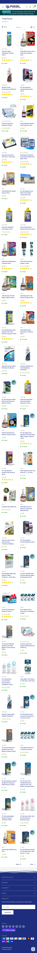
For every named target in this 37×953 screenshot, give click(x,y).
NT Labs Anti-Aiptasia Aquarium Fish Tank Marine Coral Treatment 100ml (8, 646)
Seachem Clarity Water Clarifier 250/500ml (8, 715)
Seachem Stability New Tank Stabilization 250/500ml (26, 367)
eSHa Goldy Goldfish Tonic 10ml (9, 850)
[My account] (30, 7)
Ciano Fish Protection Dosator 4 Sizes (26, 262)
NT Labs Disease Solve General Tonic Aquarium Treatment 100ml (27, 716)
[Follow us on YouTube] (20, 926)
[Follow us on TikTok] (23, 926)
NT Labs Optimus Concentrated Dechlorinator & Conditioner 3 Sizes (7, 681)
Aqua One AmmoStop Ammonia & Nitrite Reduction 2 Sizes (26, 401)
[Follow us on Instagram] (13, 926)
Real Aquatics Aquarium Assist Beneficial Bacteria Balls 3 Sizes (27, 156)
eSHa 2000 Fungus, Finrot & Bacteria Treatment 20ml (27, 53)
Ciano (21, 259)
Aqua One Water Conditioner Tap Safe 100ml (8, 53)
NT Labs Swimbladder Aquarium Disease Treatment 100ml (8, 817)
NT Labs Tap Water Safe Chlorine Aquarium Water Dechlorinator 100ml (27, 575)
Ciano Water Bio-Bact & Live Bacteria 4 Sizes (26, 748)
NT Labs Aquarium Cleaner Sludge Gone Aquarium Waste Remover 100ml (9, 782)
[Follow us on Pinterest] (16, 926)
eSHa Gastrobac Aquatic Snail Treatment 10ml (27, 124)
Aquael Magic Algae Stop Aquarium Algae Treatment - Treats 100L (9, 575)
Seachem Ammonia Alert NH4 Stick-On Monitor (9, 367)
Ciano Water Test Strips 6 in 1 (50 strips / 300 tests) (27, 680)
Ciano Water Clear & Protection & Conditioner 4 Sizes (27, 611)
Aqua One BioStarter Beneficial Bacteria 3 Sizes (27, 228)
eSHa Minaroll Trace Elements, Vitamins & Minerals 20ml (26, 508)
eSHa (21, 49)
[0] (34, 7)
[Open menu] (3, 6)
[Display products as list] (34, 27)
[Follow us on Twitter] (6, 926)
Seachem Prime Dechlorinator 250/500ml (9, 88)
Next (32, 864)
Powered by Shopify (6, 949)
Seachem (4, 85)
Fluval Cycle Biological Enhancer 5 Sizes (8, 610)
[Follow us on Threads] (10, 926)
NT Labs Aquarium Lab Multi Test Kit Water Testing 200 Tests (26, 192)
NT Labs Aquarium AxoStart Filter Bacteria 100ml (8, 472)
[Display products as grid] (31, 27)
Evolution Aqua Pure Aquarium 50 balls (7, 124)
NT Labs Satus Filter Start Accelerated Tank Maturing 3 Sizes (27, 817)
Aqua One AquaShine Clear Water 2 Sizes (8, 228)
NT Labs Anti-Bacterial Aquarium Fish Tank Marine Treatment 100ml (9, 749)
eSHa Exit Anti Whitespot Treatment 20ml (9, 262)
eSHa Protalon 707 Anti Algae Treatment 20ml (8, 296)
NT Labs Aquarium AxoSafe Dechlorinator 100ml (26, 89)
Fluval (4, 607)
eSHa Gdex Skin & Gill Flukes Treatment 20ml (26, 296)
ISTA (3, 504)
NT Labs (22, 85)
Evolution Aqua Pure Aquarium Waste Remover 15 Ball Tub (27, 645)
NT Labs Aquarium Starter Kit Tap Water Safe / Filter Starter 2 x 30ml (27, 851)
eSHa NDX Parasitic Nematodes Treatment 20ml (26, 331)
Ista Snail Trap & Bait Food (9, 506)
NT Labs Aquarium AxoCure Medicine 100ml (27, 541)
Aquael (4, 571)
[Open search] (27, 7)
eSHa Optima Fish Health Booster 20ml (9, 192)
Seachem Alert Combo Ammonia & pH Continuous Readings (8, 541)
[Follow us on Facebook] (3, 926)
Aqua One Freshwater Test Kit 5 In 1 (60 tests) (8, 156)
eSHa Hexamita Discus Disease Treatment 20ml (9, 433)
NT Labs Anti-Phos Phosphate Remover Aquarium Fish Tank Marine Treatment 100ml (27, 783)
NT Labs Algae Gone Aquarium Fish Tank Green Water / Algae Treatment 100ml (27, 435)
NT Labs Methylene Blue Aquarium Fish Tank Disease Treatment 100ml (9, 331)
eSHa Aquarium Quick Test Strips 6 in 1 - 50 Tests (27, 471)
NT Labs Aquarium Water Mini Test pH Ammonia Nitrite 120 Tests (9, 401)
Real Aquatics (24, 152)
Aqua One (4, 49)
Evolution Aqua (6, 121)
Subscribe (7, 912)
